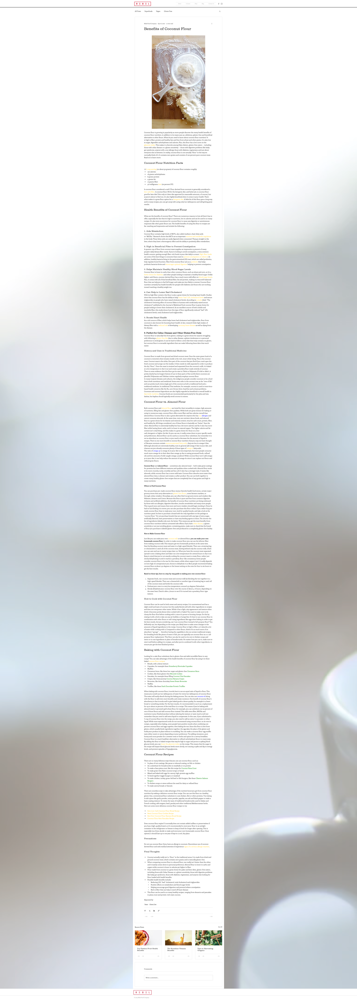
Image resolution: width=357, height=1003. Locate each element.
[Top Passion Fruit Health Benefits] (148, 937)
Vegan (158, 11)
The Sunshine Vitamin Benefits (176, 949)
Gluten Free (168, 11)
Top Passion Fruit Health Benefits (147, 949)
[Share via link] (159, 911)
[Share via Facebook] (145, 911)
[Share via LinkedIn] (154, 911)
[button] (245, 4)
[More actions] (212, 23)
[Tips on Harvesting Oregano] (208, 937)
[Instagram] (222, 4)
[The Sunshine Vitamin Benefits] (178, 937)
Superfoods (148, 11)
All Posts (138, 11)
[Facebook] (219, 4)
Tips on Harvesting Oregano (205, 949)
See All (220, 927)
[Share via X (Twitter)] (149, 911)
